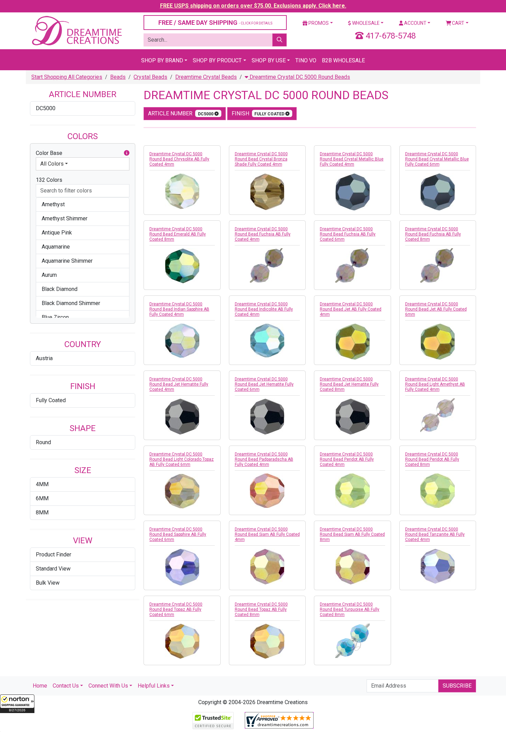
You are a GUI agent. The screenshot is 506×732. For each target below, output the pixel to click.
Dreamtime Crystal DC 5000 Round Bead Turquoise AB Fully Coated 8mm (349, 609)
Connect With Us (108, 685)
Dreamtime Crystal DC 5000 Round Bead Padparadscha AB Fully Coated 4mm (264, 459)
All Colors (52, 163)
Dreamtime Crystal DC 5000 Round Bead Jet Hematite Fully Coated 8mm (349, 384)
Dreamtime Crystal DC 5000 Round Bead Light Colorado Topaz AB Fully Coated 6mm (181, 459)
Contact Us (66, 685)
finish (259, 113)
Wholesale (365, 23)
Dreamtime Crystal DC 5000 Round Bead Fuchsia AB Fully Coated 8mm (433, 234)
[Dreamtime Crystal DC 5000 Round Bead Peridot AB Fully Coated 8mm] (438, 490)
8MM (42, 512)
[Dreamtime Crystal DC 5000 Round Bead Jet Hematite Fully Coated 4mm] (182, 416)
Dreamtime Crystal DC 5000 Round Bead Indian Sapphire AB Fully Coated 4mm (179, 309)
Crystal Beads (150, 77)
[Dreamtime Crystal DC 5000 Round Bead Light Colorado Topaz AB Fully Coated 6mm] (182, 491)
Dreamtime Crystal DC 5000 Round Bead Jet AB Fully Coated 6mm (436, 309)
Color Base (49, 153)
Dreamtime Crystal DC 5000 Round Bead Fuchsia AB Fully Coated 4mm (263, 234)
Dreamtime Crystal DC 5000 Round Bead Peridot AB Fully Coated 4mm (347, 459)
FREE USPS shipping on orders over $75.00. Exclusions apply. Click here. (253, 5)
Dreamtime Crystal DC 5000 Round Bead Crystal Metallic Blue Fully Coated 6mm (437, 159)
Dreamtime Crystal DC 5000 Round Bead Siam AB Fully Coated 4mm (267, 534)
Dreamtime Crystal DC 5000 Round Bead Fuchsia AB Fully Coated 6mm (348, 234)
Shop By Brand (162, 60)
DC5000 (45, 108)
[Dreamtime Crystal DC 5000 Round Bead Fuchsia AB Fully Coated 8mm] (438, 265)
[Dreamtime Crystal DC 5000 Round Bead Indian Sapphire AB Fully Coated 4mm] (182, 340)
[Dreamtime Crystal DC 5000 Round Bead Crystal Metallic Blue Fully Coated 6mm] (438, 191)
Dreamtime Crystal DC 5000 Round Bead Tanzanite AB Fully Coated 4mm (435, 534)
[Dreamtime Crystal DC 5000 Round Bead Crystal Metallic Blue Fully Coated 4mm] (352, 191)
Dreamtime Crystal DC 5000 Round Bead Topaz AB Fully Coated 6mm (175, 609)
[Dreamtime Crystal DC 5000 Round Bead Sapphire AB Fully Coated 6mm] (182, 567)
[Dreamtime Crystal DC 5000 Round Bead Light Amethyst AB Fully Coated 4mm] (438, 415)
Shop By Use (269, 60)
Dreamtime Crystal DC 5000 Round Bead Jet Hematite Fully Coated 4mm (178, 384)
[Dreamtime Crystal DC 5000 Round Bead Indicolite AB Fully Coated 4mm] (267, 340)
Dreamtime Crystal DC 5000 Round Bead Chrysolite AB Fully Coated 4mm (179, 159)
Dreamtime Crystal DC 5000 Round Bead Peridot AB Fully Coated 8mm (432, 459)
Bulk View (48, 582)
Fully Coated (51, 400)
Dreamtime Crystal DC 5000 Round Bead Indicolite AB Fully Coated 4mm (264, 309)
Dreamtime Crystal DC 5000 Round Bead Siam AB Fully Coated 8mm (352, 534)
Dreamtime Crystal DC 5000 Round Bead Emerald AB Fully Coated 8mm (177, 234)
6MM (42, 498)
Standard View (53, 568)
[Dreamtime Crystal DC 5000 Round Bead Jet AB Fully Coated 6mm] (438, 341)
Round (43, 442)
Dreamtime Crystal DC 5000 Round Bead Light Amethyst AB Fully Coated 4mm (435, 384)
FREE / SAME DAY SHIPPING (215, 22)
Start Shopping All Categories (66, 77)
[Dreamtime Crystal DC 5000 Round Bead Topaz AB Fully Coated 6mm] (182, 641)
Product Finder (53, 554)
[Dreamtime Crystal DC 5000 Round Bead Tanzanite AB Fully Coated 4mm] (438, 566)
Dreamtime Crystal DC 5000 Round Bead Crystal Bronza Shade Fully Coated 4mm (261, 159)
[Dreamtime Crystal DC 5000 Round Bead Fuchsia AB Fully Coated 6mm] (352, 265)
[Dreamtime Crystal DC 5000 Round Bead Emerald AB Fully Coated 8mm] (182, 265)
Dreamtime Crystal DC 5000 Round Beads (299, 77)
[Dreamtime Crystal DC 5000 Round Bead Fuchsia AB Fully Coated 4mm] (267, 265)
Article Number (181, 113)
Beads (118, 77)
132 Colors (49, 180)
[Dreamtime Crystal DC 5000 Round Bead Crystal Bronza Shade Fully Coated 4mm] (267, 191)
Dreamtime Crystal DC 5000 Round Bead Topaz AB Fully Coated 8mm (261, 609)
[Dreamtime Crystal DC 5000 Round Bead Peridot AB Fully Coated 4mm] (352, 490)
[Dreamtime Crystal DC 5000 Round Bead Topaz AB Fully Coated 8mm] (267, 641)
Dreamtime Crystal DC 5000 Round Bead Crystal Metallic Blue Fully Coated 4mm (351, 159)
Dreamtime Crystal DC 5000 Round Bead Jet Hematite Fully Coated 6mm (264, 384)
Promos (318, 23)
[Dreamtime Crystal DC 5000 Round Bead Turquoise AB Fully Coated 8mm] (352, 641)
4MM (42, 484)
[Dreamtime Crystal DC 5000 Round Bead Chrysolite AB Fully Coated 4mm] (182, 191)
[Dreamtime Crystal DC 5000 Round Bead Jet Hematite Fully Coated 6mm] (267, 416)
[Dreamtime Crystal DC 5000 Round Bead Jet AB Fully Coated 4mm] (352, 341)
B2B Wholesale (343, 60)
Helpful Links (154, 685)
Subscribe (457, 685)
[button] (17, 703)
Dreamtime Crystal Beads (206, 77)
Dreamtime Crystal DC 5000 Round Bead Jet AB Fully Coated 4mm (350, 309)
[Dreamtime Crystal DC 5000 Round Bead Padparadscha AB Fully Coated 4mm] (267, 490)
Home (40, 685)
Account (414, 23)
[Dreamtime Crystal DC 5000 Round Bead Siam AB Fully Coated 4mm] (267, 566)
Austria (44, 358)
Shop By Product (217, 60)
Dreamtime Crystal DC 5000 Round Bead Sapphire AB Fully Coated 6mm (177, 534)
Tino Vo (305, 60)
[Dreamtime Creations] (76, 30)
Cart (457, 23)
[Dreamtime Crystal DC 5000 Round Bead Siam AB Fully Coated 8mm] (352, 566)
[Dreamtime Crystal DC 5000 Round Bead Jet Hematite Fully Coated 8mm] (352, 416)
